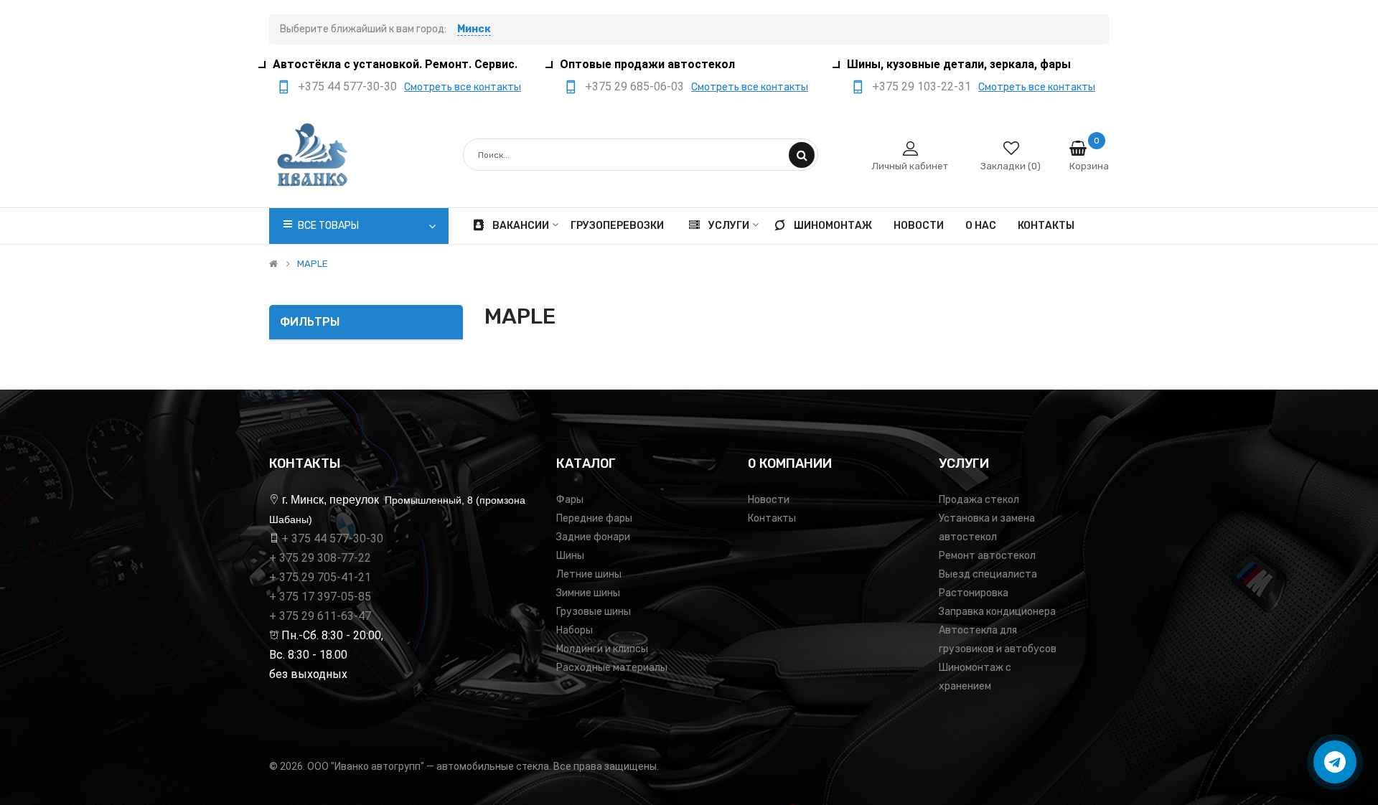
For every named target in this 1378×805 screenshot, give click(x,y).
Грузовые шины (593, 612)
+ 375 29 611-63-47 (320, 616)
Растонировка (973, 593)
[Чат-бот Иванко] (1334, 761)
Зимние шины (588, 593)
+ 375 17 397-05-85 (320, 596)
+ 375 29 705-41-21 (320, 577)
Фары (569, 500)
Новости (768, 500)
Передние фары (594, 518)
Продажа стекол (979, 500)
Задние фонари (593, 537)
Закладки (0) (1010, 166)
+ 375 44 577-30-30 (332, 538)
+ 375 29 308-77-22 (320, 558)
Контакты (772, 518)
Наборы (574, 630)
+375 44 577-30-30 (347, 86)
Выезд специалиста (988, 574)
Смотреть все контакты (462, 87)
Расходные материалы (611, 668)
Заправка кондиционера (997, 612)
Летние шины (589, 574)
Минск (474, 29)
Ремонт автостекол (987, 556)
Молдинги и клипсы (602, 649)
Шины (570, 556)
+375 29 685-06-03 (634, 86)
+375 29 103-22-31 (921, 86)
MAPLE (312, 264)
